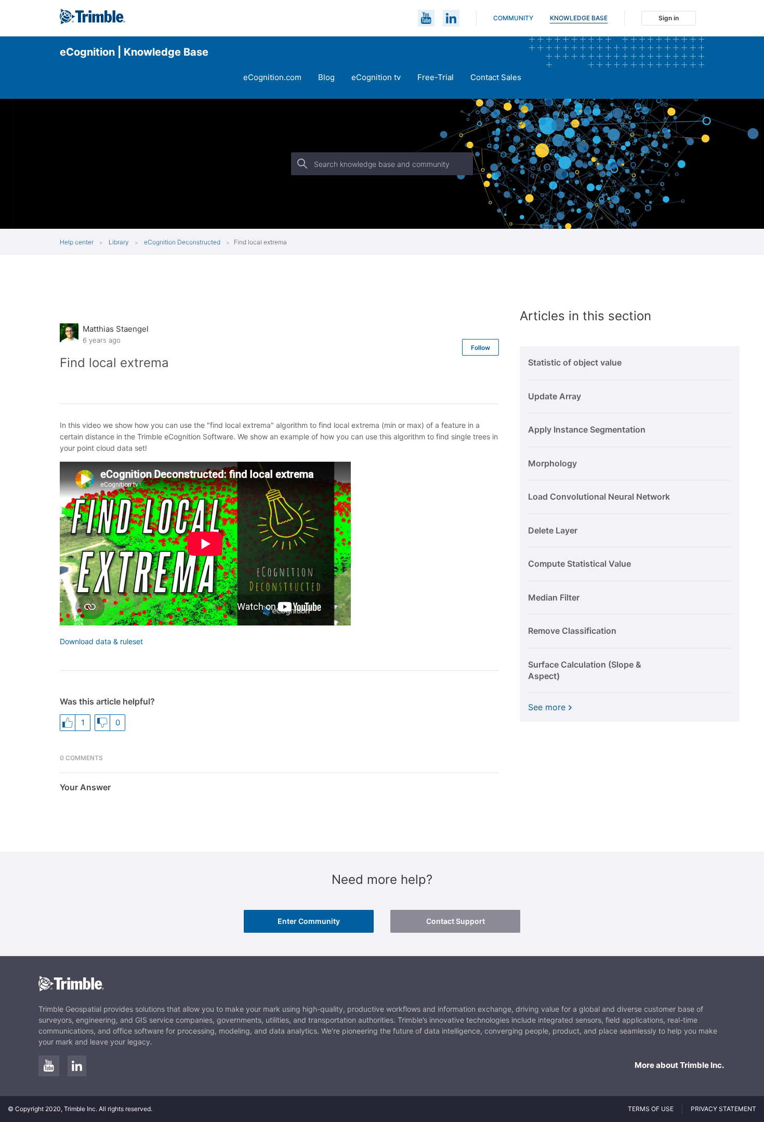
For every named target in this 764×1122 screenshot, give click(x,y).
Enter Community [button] (309, 921)
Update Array (554, 396)
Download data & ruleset (101, 641)
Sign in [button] (668, 18)
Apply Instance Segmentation (587, 429)
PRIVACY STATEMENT (723, 1109)
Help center (77, 242)
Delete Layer (552, 530)
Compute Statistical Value (579, 563)
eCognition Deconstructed (182, 242)
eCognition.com (272, 77)
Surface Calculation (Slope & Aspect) (584, 670)
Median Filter (553, 597)
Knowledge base (579, 18)
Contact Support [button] (455, 921)
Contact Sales (495, 77)
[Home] (92, 22)
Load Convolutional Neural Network (599, 496)
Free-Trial (435, 77)
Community (513, 18)
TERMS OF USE (651, 1109)
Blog (326, 77)
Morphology (552, 463)
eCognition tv (376, 77)
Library (119, 242)
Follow (480, 347)
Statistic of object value (575, 362)
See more (546, 707)
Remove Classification (572, 630)
